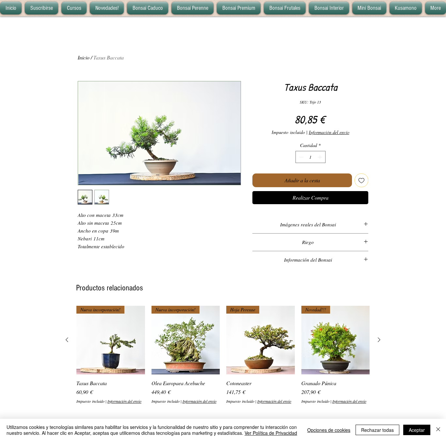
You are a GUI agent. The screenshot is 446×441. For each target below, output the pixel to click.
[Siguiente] (379, 340)
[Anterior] (67, 340)
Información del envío (329, 132)
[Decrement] (300, 157)
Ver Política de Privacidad (271, 433)
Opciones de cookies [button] (328, 430)
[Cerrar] (438, 430)
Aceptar (417, 430)
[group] (223, 354)
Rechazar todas (377, 430)
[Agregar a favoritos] (361, 180)
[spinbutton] (310, 157)
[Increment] (320, 157)
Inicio (83, 57)
